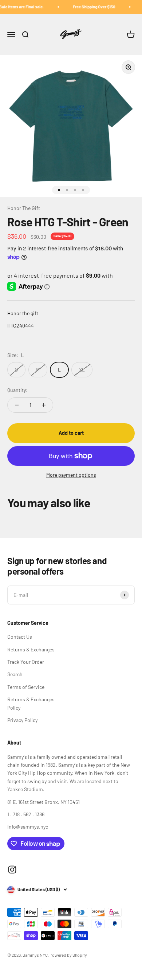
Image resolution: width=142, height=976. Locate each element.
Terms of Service (25, 687)
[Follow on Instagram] (12, 869)
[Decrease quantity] (17, 405)
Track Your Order (25, 662)
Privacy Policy (22, 720)
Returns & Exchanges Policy (31, 703)
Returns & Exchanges (31, 649)
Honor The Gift (23, 208)
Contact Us (19, 637)
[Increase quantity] (44, 405)
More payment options (71, 475)
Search (15, 674)
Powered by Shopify (68, 954)
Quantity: (17, 390)
